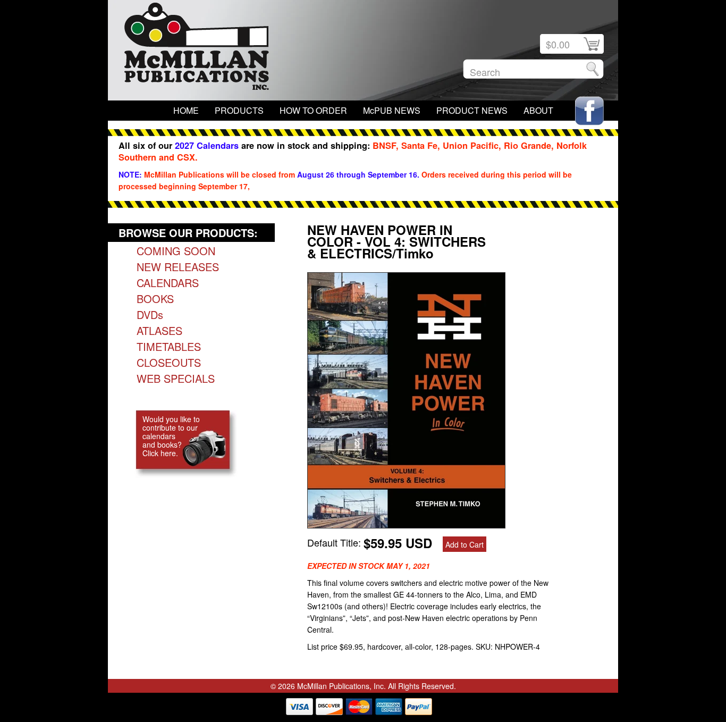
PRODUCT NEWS (472, 110)
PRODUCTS (239, 110)
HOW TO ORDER (313, 110)
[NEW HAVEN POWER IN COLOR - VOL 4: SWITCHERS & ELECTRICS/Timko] (406, 524)
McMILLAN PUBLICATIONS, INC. (196, 49)
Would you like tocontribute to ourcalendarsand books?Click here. (171, 436)
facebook (589, 110)
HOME (186, 110)
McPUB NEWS (391, 110)
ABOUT (538, 110)
